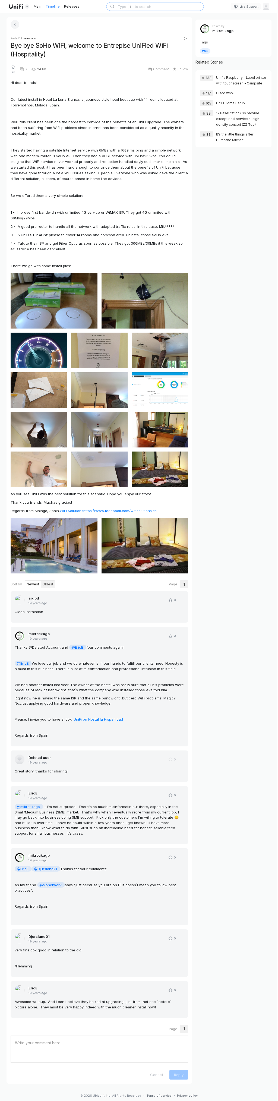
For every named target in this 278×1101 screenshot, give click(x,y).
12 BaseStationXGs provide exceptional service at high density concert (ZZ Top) (237, 119)
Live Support (248, 6)
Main (37, 6)
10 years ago (38, 603)
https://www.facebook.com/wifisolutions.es (120, 511)
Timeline (53, 6)
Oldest (47, 584)
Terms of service (159, 1095)
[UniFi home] (16, 6)
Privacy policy (187, 1095)
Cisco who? (225, 93)
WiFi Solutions (71, 511)
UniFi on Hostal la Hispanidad (98, 719)
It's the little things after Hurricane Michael (234, 137)
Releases (71, 6)
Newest (33, 584)
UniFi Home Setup (230, 103)
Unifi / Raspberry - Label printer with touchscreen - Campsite (241, 80)
